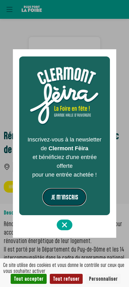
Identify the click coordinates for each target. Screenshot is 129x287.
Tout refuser (66, 279)
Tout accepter (29, 279)
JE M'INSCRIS (64, 197)
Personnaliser (103, 279)
